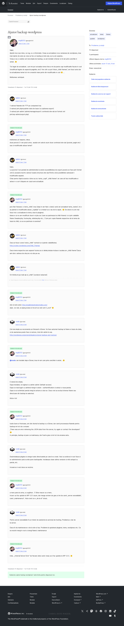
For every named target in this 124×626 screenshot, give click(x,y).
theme (108, 34)
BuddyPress (100, 603)
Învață (54, 594)
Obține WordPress (114, 3)
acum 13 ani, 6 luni (21, 324)
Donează (77, 600)
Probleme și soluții (21, 15)
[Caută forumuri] (28, 21)
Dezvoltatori (56, 600)
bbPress (99, 600)
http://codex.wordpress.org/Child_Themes (25, 246)
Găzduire (11, 600)
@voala (13, 360)
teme (101, 34)
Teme (32, 597)
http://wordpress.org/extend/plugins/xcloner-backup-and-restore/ (33, 335)
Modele (32, 603)
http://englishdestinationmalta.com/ (34, 305)
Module (32, 600)
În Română (29, 613)
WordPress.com (102, 594)
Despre (10, 594)
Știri (9, 597)
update (92, 38)
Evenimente (78, 597)
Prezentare (33, 594)
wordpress (101, 38)
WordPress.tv (57, 603)
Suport (54, 597)
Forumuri (10, 10)
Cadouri (77, 603)
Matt (98, 597)
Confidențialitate (13, 603)
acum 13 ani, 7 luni (24, 43)
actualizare (93, 34)
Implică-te (77, 594)
